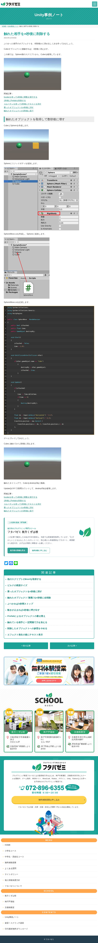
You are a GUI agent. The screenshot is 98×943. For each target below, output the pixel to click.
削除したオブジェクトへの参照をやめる (27, 628)
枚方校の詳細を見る (17, 550)
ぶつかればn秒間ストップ (20, 604)
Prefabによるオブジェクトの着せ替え (26, 616)
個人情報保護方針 (12, 880)
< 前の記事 (26, 646)
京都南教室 (9, 907)
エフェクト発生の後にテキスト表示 (25, 634)
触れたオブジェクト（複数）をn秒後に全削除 (29, 597)
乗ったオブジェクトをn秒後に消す (19, 107)
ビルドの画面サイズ (17, 585)
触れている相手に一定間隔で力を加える (27, 622)
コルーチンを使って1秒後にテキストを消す (22, 104)
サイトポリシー (11, 874)
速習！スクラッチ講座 (14, 923)
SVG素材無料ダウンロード (16, 929)
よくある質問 (10, 868)
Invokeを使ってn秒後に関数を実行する (20, 97)
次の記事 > (72, 646)
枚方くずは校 (10, 896)
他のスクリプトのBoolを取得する (24, 579)
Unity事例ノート (12, 917)
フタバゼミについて (13, 886)
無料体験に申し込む (39, 550)
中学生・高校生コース (14, 857)
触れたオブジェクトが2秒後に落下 (19, 111)
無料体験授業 (10, 863)
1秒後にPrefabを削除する (15, 101)
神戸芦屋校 (9, 902)
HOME (8, 845)
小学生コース (10, 851)
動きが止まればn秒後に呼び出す (23, 610)
